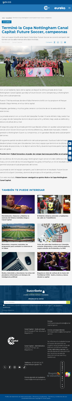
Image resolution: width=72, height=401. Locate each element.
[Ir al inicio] (13, 341)
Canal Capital (17, 42)
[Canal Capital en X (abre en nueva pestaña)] (5, 368)
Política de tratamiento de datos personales (18, 396)
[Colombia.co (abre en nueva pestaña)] (68, 375)
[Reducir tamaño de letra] (70, 148)
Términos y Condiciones (40, 396)
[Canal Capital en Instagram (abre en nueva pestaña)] (14, 368)
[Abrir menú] (69, 8)
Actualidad (6, 22)
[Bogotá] (53, 374)
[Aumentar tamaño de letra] (70, 153)
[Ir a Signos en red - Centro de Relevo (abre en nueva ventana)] (70, 158)
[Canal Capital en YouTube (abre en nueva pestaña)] (19, 368)
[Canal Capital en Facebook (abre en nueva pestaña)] (10, 368)
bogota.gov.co (62, 374)
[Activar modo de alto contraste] (70, 143)
